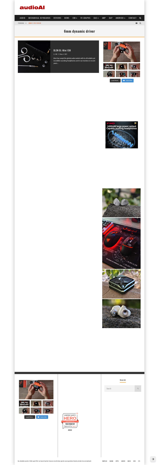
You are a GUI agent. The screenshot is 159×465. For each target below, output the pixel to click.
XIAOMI (111, 461)
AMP (104, 18)
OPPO (117, 461)
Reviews (57, 18)
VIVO (134, 461)
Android (120, 18)
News (66, 18)
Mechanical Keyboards (39, 18)
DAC (95, 18)
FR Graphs (85, 18)
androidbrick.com (70, 421)
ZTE (139, 461)
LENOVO (123, 461)
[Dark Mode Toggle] (153, 459)
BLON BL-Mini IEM (62, 50)
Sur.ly (74, 426)
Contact (133, 18)
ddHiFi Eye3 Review (35, 23)
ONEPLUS (104, 461)
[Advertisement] (101, 7)
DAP (110, 18)
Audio (22, 18)
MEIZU (129, 461)
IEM (74, 18)
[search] (138, 388)
